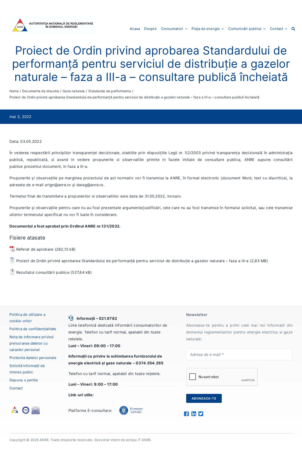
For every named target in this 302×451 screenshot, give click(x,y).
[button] (293, 28)
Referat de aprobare (35, 249)
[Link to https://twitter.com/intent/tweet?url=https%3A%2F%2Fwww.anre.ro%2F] (200, 413)
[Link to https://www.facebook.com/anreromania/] (186, 413)
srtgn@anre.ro (58, 184)
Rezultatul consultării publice (42, 272)
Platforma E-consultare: (90, 410)
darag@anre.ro (90, 184)
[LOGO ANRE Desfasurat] (52, 17)
